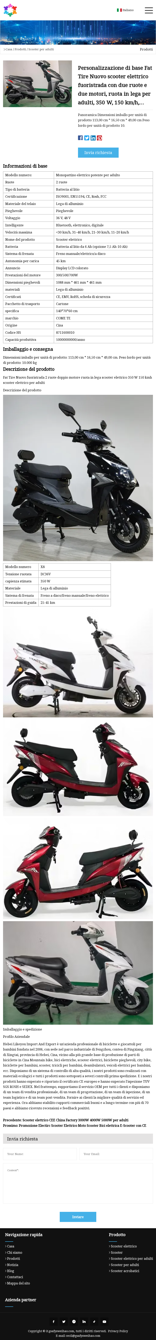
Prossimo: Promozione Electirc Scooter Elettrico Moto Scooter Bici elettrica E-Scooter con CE (74, 1125)
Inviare (78, 1217)
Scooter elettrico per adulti (132, 1258)
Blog (10, 1271)
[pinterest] (74, 1322)
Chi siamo (14, 1252)
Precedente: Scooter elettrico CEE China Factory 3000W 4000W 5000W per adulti (65, 1120)
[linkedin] (84, 1322)
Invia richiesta (98, 152)
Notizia (12, 1265)
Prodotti (20, 49)
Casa (9, 49)
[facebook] (54, 1322)
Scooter (117, 1252)
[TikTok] (94, 1322)
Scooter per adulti (41, 49)
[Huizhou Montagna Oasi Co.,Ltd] (10, 10)
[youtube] (104, 1322)
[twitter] (64, 1322)
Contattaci (15, 1277)
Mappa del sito (18, 1283)
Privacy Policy (118, 1331)
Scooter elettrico (124, 1246)
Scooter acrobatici (125, 1271)
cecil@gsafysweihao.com (83, 1336)
